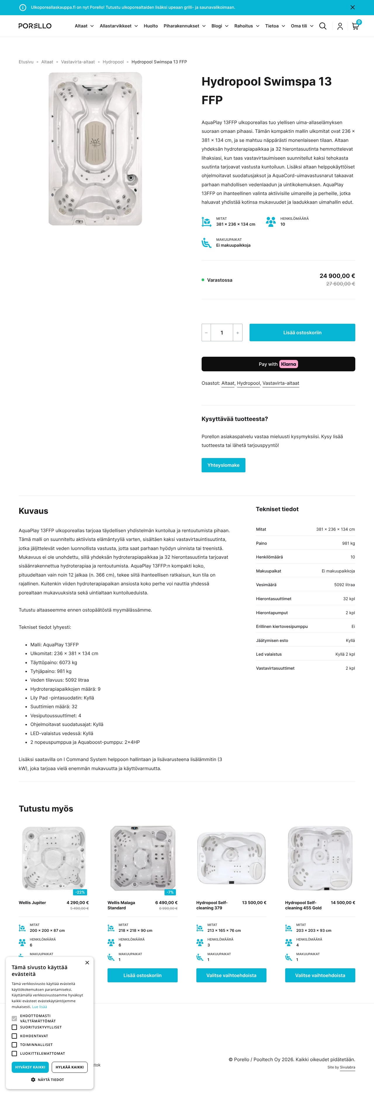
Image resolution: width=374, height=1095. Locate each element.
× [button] (87, 963)
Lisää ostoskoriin (302, 332)
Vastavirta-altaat (78, 62)
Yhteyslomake (223, 465)
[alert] (50, 1023)
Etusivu (26, 62)
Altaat (47, 62)
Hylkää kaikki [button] (70, 1067)
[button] (14, 1018)
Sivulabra (347, 1067)
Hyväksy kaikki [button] (30, 1067)
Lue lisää (39, 1006)
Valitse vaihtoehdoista (231, 975)
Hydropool (113, 62)
